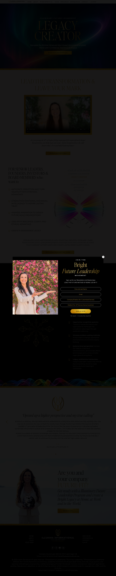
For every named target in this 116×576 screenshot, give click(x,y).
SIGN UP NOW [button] (80, 311)
